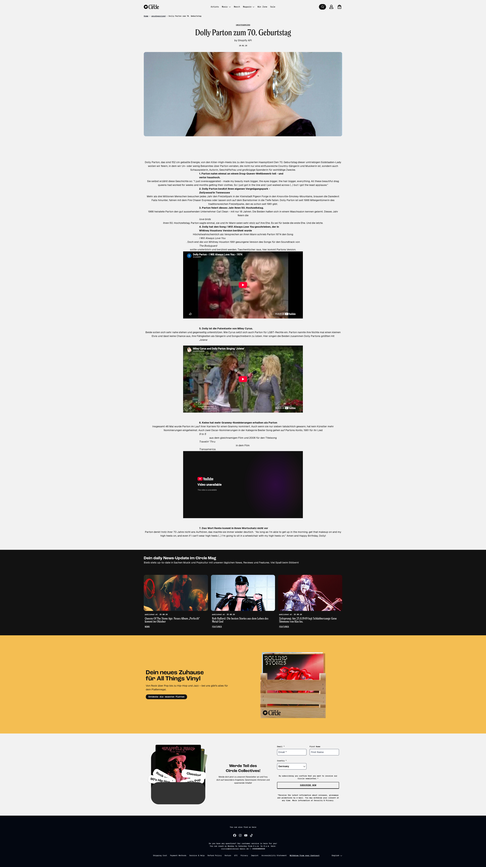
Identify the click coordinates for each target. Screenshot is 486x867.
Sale (272, 7)
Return (228, 855)
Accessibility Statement (274, 855)
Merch (237, 7)
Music (225, 7)
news (147, 626)
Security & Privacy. (324, 800)
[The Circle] (151, 7)
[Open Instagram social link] (240, 835)
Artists (215, 7)
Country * (282, 761)
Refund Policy (215, 855)
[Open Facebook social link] (234, 835)
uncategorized (158, 16)
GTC (236, 855)
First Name (315, 747)
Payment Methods (178, 855)
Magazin (247, 7)
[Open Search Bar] (322, 6)
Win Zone (262, 7)
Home (146, 16)
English (335, 855)
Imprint (254, 855)
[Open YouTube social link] (246, 835)
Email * (281, 747)
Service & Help (197, 855)
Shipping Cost (160, 855)
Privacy (244, 855)
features (217, 626)
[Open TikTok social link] (251, 835)
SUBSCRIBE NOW (308, 785)
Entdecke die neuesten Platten (166, 697)
